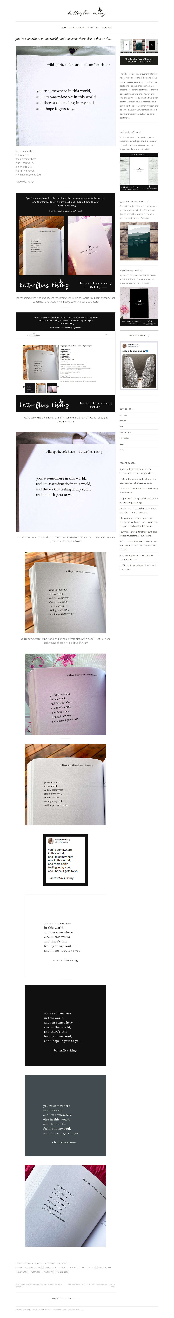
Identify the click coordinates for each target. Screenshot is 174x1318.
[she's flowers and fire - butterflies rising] (139, 306)
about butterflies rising (139, 335)
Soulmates (22, 1272)
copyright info (77, 27)
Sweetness (35, 1272)
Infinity (72, 1268)
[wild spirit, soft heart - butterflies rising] (139, 172)
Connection (50, 1268)
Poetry (91, 1268)
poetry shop (106, 27)
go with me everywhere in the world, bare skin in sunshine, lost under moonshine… (39, 1285)
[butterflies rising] (87, 16)
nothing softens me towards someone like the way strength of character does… (92, 1285)
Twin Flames (62, 1272)
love (39, 1263)
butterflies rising (32, 1268)
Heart (62, 1268)
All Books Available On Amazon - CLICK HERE (139, 60)
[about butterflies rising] (139, 365)
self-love (123, 415)
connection (30, 1263)
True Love (48, 1272)
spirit (64, 1263)
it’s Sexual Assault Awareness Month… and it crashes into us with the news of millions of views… (138, 545)
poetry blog (92, 27)
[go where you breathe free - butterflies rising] (139, 241)
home (64, 27)
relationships (49, 1263)
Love (82, 1268)
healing (123, 420)
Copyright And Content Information (65, 1298)
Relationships (104, 1268)
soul (58, 1263)
